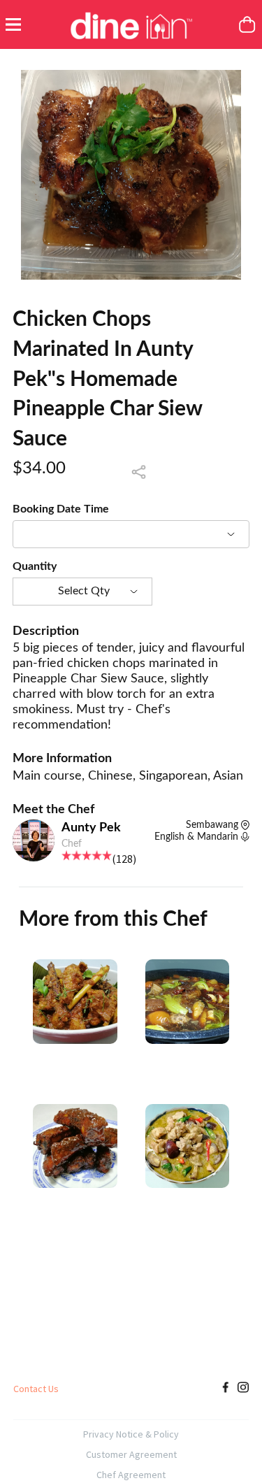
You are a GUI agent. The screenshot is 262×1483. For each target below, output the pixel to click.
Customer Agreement (131, 1454)
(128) (124, 859)
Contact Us (36, 1388)
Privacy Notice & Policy (131, 1434)
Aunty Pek (91, 828)
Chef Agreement (131, 1474)
